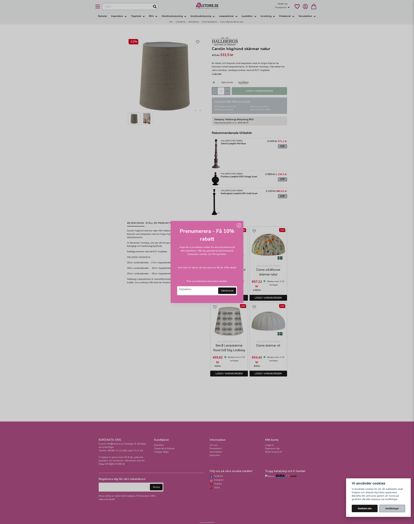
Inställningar (392, 508)
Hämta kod (227, 291)
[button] (239, 225)
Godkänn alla (365, 508)
